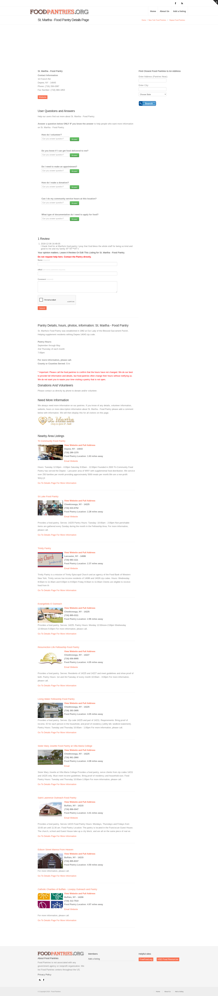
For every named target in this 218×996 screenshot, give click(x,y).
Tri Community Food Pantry (51, 441)
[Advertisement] (109, 43)
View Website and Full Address (79, 445)
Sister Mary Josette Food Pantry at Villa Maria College (65, 746)
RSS (39, 979)
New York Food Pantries (157, 20)
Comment (45, 279)
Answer (74, 139)
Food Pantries (59, 13)
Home (153, 11)
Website (42, 97)
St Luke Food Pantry (48, 496)
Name (44, 260)
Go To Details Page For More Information (57, 483)
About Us (164, 11)
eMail (51, 270)
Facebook (43, 979)
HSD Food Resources (168, 959)
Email (67, 461)
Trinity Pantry (44, 548)
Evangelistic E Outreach (50, 604)
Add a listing (179, 11)
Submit (42, 308)
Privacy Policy (44, 974)
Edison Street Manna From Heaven (55, 849)
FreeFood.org (146, 959)
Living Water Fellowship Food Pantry (56, 699)
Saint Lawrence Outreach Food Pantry (57, 797)
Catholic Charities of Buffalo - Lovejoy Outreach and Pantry (67, 889)
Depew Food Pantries (177, 20)
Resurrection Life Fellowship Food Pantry (58, 647)
